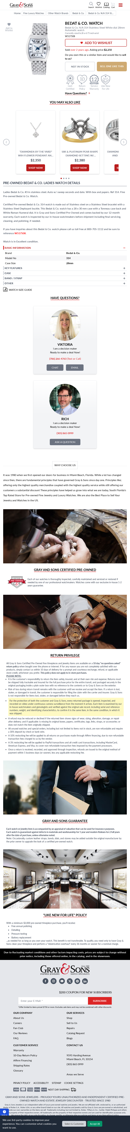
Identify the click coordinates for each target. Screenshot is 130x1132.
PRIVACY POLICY (21, 1082)
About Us (18, 1018)
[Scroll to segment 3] (66, 178)
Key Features (13, 268)
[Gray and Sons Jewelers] (21, 5)
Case (8, 273)
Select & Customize (74, 1123)
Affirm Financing (22, 1060)
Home (17, 13)
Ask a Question (65, 442)
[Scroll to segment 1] (61, 178)
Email (74, 367)
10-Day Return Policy (25, 1055)
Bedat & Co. (78, 13)
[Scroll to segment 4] (68, 178)
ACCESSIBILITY (41, 1082)
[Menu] (118, 5)
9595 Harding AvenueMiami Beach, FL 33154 (80, 1057)
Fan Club (18, 1028)
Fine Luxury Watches (33, 13)
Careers (17, 1023)
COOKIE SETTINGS (73, 1082)
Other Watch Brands (58, 13)
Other (9, 283)
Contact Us (75, 1045)
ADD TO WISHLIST (98, 43)
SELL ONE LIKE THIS (112, 66)
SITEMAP (56, 1082)
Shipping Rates (21, 1065)
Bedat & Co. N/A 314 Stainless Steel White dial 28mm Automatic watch (102, 13)
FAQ (15, 1038)
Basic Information (18, 248)
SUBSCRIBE (100, 1001)
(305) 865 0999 (75, 1064)
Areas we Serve (75, 1074)
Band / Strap (13, 278)
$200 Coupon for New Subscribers (85, 992)
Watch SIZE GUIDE (20, 290)
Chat (55, 367)
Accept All (95, 1123)
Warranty (18, 1050)
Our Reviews (20, 1033)
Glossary (18, 1070)
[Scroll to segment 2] (63, 178)
